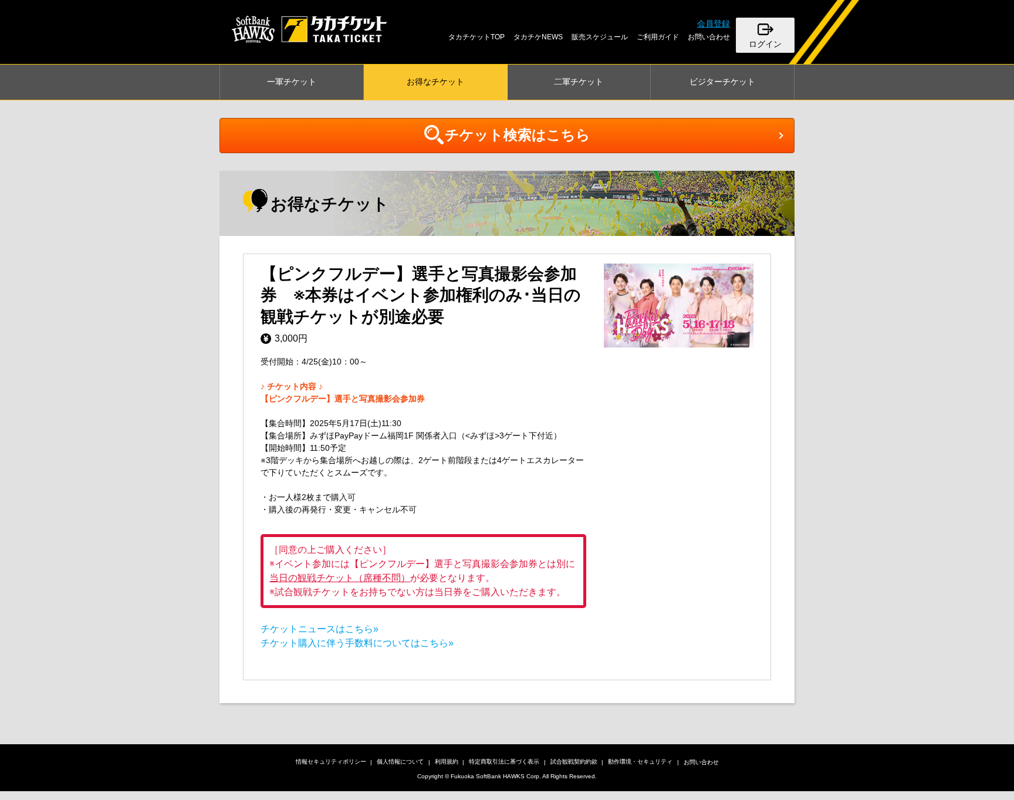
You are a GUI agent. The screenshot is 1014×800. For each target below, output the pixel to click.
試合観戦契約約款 (573, 761)
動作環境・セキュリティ (640, 761)
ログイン (765, 44)
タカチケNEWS (538, 37)
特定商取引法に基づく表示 (504, 761)
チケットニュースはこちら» (319, 629)
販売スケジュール (600, 37)
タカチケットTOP (476, 37)
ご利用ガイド (658, 37)
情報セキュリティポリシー (331, 761)
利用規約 (446, 761)
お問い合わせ (709, 37)
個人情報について (400, 761)
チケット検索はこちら (517, 135)
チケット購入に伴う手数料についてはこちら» (357, 643)
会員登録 (713, 23)
